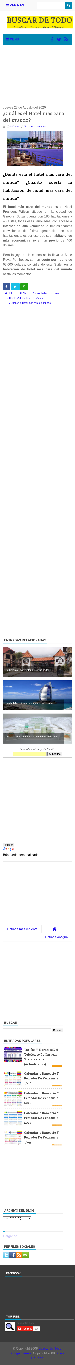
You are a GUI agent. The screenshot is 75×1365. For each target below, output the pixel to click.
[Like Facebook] (52, 39)
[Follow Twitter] (58, 39)
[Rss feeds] (66, 39)
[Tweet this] (15, 286)
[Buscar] (68, 5)
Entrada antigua (56, 937)
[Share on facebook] (6, 286)
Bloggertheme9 (20, 1353)
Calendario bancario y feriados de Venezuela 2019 (41, 1137)
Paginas (16, 5)
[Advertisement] (37, 75)
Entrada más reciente (22, 929)
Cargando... (11, 1236)
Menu (14, 39)
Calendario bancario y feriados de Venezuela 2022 (41, 1118)
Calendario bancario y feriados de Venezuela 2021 (41, 1098)
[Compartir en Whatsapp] (24, 286)
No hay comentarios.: (35, 126)
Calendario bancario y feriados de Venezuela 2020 (41, 1078)
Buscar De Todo (50, 1348)
